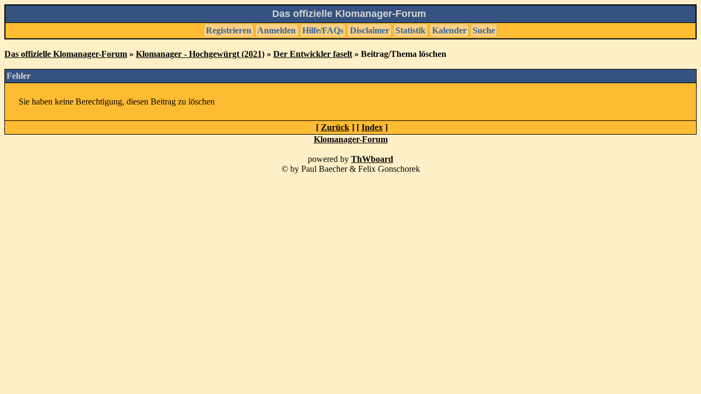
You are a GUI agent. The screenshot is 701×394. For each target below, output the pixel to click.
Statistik (410, 30)
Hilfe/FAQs (322, 30)
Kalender (449, 30)
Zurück (335, 127)
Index (372, 127)
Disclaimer (369, 30)
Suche (484, 30)
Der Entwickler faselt (312, 54)
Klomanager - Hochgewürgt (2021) (200, 54)
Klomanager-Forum (351, 139)
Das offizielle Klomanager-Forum (65, 54)
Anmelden (276, 30)
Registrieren (228, 30)
